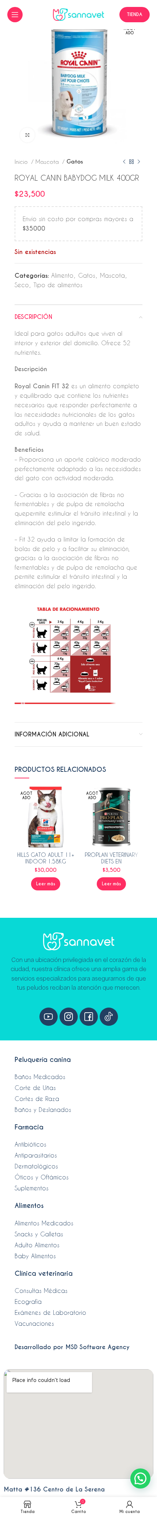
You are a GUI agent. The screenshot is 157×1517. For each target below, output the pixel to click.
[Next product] (138, 161)
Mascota (48, 161)
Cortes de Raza (37, 1098)
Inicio (22, 161)
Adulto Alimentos (37, 1244)
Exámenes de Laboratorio (50, 1312)
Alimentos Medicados (44, 1223)
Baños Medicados (40, 1076)
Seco (22, 284)
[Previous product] (124, 161)
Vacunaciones (34, 1323)
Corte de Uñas (35, 1087)
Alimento (62, 275)
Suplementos (32, 1188)
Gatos (74, 161)
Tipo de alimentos (58, 284)
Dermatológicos (36, 1166)
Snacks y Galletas (39, 1234)
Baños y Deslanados (43, 1109)
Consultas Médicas (41, 1290)
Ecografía (28, 1301)
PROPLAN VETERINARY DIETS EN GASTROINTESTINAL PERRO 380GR (111, 865)
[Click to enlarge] (27, 135)
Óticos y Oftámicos (42, 1177)
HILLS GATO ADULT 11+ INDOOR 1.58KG (45, 858)
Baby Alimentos (35, 1255)
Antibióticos (30, 1144)
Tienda (134, 14)
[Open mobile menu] (15, 14)
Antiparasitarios (36, 1155)
